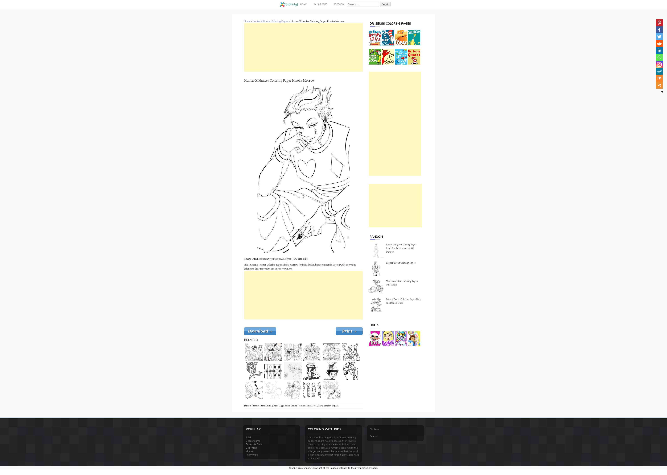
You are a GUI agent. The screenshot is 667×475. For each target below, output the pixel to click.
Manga (308, 405)
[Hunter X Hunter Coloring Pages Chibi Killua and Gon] (331, 351)
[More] (659, 85)
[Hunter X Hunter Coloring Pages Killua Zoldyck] (292, 370)
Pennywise (252, 454)
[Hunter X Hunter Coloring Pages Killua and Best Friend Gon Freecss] (331, 370)
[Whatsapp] (659, 57)
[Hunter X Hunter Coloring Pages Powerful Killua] (331, 390)
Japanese (301, 405)
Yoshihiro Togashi (331, 405)
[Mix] (659, 78)
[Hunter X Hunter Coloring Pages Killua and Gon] (253, 390)
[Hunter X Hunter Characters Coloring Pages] (292, 351)
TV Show (319, 405)
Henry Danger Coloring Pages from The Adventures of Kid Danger (401, 248)
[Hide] (662, 91)
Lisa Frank (251, 447)
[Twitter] (659, 36)
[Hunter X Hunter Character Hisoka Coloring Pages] (253, 370)
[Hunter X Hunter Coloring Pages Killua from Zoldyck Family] (312, 370)
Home (247, 21)
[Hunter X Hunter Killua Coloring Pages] (351, 351)
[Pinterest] (659, 22)
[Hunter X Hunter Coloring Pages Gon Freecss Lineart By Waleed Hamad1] (273, 390)
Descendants (253, 441)
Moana (249, 451)
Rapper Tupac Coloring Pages (401, 262)
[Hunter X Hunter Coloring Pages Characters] (292, 390)
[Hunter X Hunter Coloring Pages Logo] (273, 370)
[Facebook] (659, 29)
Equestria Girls (254, 444)
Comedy (294, 405)
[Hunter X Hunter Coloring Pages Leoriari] (351, 370)
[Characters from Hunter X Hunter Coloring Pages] (273, 351)
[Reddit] (659, 43)
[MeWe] (659, 71)
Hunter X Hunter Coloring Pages (270, 21)
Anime (287, 405)
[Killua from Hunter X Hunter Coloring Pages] (312, 390)
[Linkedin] (659, 50)
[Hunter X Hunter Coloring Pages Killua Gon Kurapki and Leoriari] (253, 351)
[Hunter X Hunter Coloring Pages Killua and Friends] (312, 351)
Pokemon (339, 4)
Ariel (248, 437)
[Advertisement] (303, 47)
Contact (373, 436)
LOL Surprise (320, 4)
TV (313, 405)
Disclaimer (375, 429)
